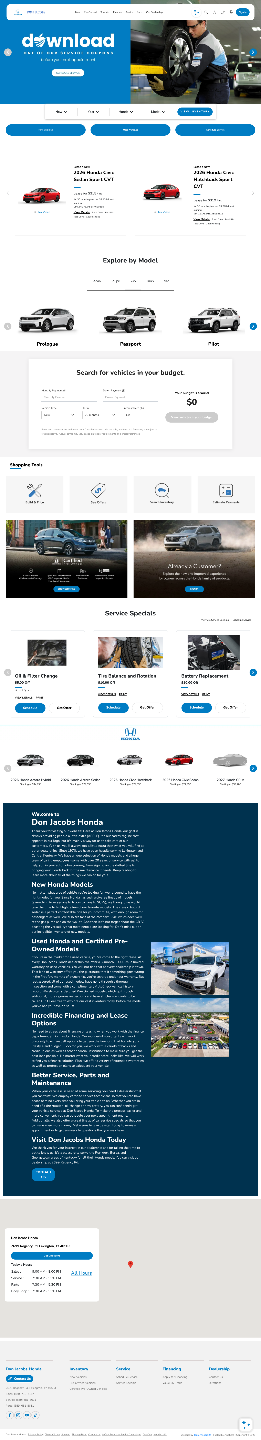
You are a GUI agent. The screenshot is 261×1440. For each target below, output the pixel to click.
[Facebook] (10, 1415)
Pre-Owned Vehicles (83, 1383)
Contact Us (22, 1378)
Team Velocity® (202, 1435)
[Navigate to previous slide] (3, 52)
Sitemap (65, 1434)
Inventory (79, 1369)
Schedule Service (242, 620)
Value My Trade (172, 1383)
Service (123, 1369)
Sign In (243, 12)
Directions (215, 1383)
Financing (172, 1369)
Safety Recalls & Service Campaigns (121, 1434)
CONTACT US (43, 1174)
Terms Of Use (52, 1434)
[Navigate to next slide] (258, 52)
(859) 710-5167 (24, 1394)
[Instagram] (18, 1415)
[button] (130, 1264)
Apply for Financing (175, 1377)
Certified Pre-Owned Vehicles (88, 1389)
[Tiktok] (35, 1415)
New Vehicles (78, 1377)
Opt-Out (147, 1434)
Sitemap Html (79, 1434)
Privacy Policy (35, 1434)
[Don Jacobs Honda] (28, 12)
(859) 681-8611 (26, 1400)
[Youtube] (27, 1415)
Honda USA (160, 1434)
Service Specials (126, 1383)
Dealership (219, 1369)
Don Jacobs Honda (16, 1434)
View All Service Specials (215, 620)
